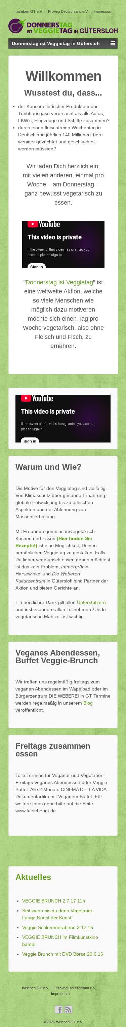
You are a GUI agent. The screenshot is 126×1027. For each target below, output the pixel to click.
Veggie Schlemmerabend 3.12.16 (57, 927)
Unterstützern (91, 602)
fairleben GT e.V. (29, 11)
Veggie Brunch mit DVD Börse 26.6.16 (62, 954)
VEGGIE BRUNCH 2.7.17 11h (53, 901)
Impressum (103, 11)
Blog (88, 703)
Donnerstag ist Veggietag (59, 282)
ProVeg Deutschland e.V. (68, 11)
